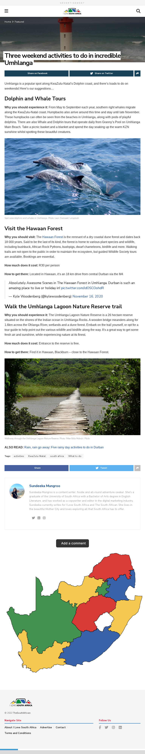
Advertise (46, 727)
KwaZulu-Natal (37, 456)
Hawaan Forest (52, 237)
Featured (19, 21)
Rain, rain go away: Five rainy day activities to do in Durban (64, 447)
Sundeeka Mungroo (44, 486)
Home (8, 21)
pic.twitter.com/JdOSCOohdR (82, 288)
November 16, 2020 (87, 296)
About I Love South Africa (20, 727)
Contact (61, 727)
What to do (75, 456)
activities (19, 456)
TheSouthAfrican (22, 712)
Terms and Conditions (18, 733)
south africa (57, 456)
